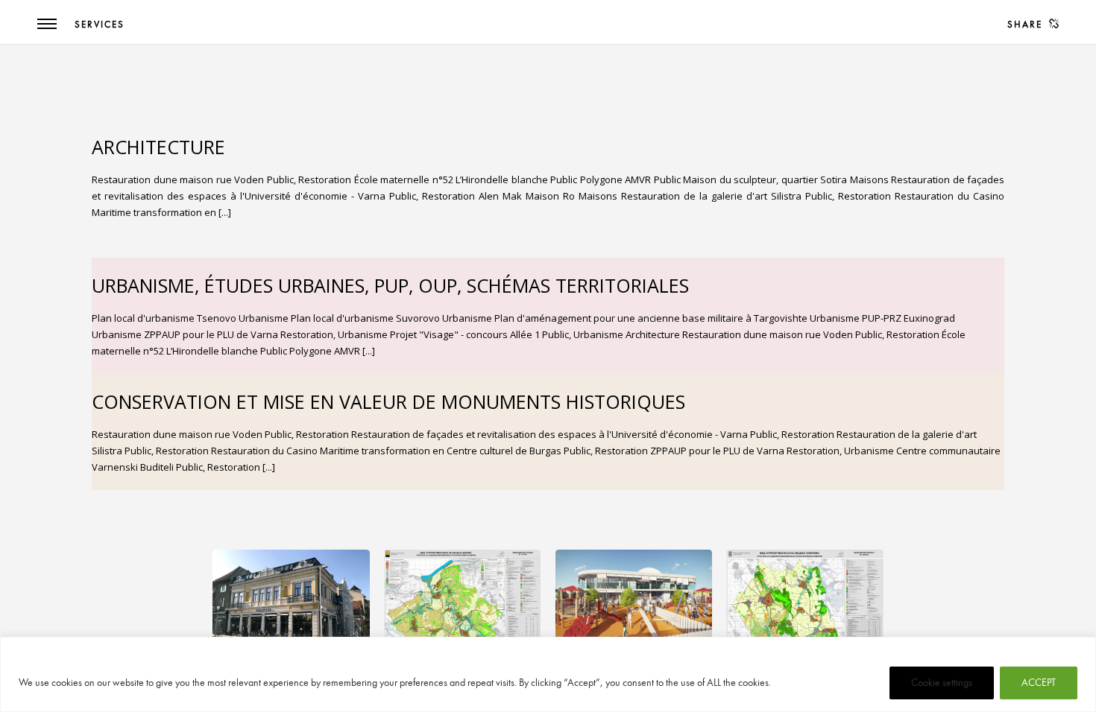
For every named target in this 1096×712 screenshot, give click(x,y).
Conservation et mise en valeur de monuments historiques (388, 401)
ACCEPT (1038, 682)
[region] (548, 674)
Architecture (158, 146)
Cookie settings (941, 682)
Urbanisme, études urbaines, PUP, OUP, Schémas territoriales (390, 285)
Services (100, 25)
